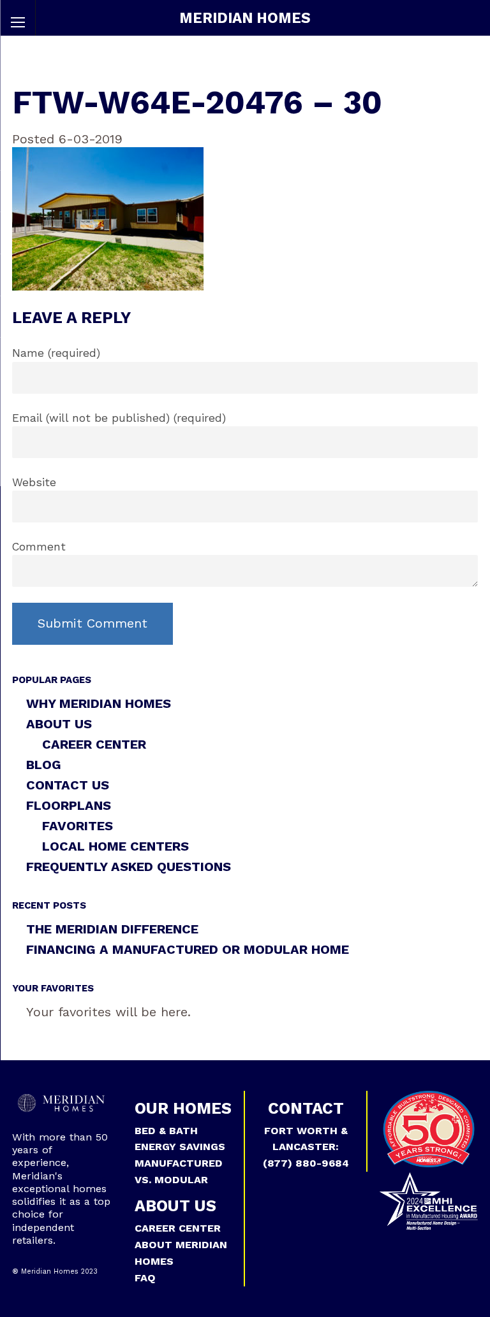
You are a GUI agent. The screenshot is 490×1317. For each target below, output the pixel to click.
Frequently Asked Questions (128, 866)
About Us (59, 723)
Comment (39, 546)
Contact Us (67, 785)
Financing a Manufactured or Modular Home (187, 949)
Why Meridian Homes (98, 703)
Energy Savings (180, 1147)
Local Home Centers (115, 846)
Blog (43, 764)
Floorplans (68, 805)
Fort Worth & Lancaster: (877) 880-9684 (306, 1147)
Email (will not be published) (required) (119, 418)
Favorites (77, 825)
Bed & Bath (166, 1131)
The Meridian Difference (112, 929)
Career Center (94, 744)
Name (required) (56, 353)
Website (34, 482)
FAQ (145, 1278)
